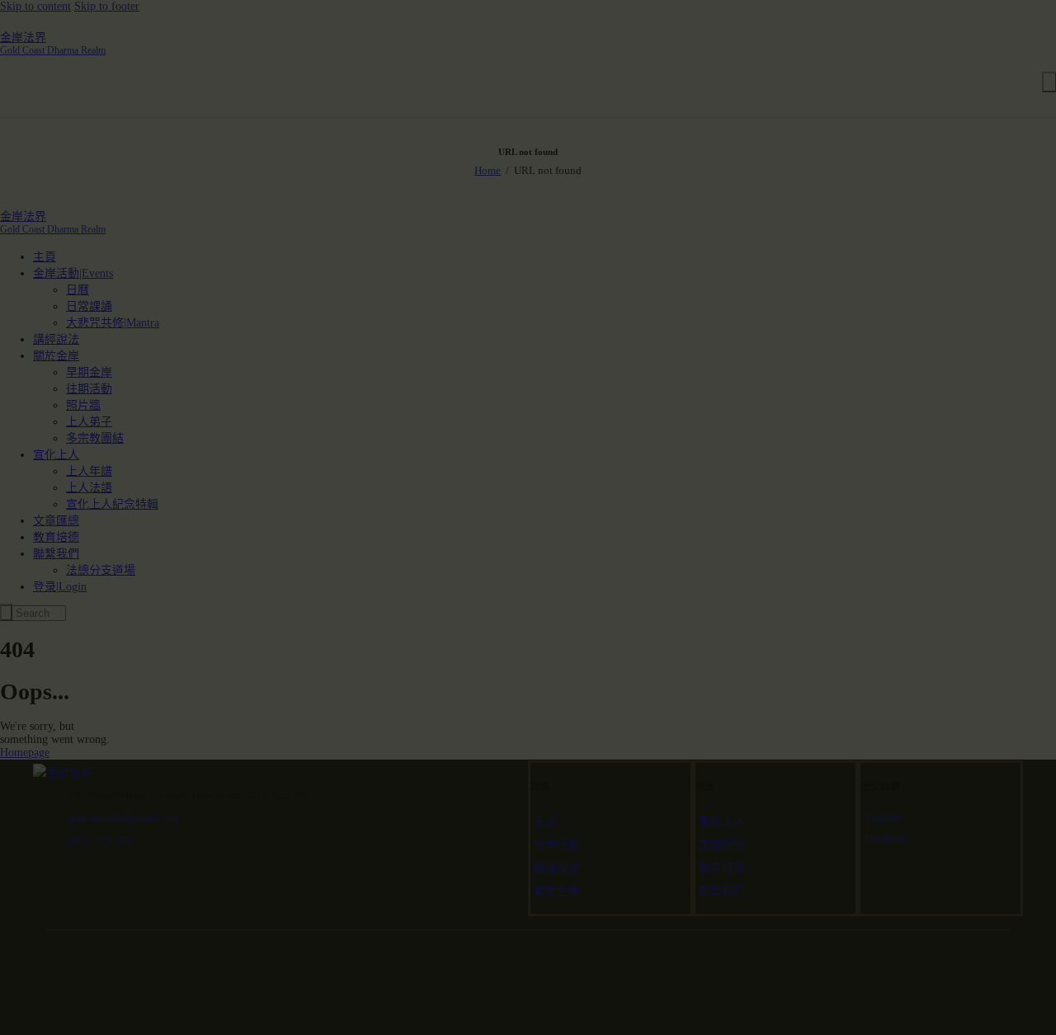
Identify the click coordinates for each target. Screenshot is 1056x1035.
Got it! (978, 119)
